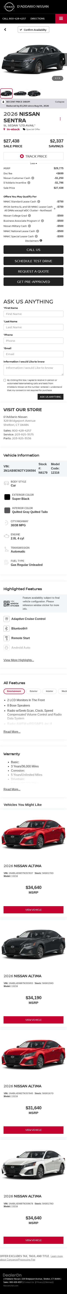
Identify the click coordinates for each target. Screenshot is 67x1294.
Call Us (33, 249)
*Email (7, 348)
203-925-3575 (24, 434)
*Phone (8, 334)
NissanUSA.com (10, 1286)
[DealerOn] (12, 1274)
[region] (34, 204)
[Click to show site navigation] (61, 18)
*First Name (11, 308)
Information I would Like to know (24, 361)
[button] (14, 19)
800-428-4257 (21, 430)
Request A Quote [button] (33, 271)
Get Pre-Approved (33, 281)
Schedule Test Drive (33, 261)
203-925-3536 (21, 438)
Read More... (12, 731)
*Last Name (10, 321)
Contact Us (29, 1282)
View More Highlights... (19, 660)
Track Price (36, 156)
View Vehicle (33, 909)
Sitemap (48, 1282)
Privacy (39, 1282)
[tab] (14, 691)
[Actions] (60, 119)
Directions (38, 18)
